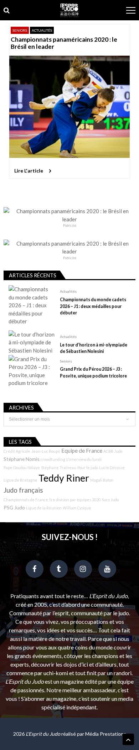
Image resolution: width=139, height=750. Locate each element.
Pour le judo (87, 467)
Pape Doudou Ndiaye (22, 467)
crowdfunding (53, 459)
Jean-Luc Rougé (45, 451)
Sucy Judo (110, 499)
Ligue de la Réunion (44, 507)
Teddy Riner (63, 478)
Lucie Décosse (112, 467)
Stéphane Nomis (22, 459)
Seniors (19, 30)
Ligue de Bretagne (20, 480)
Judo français (23, 490)
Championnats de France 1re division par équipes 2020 (52, 499)
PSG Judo (14, 507)
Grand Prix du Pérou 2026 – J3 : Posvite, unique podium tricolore (93, 372)
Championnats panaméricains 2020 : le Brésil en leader (64, 43)
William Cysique (77, 507)
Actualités (42, 30)
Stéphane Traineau (58, 467)
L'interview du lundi (84, 459)
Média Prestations (105, 734)
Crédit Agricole (17, 451)
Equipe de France (81, 450)
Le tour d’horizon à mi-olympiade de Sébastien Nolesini (93, 348)
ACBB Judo (112, 451)
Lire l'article (28, 171)
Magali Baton (101, 480)
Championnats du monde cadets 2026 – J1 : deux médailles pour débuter (93, 306)
